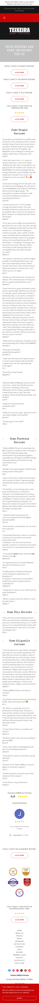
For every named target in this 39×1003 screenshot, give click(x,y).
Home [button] (19, 930)
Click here (19, 855)
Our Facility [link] (19, 960)
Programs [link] (19, 941)
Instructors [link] (19, 944)
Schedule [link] (19, 947)
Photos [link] (19, 936)
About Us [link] (20, 933)
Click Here (19, 72)
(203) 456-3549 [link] (19, 983)
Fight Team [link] (19, 963)
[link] (19, 30)
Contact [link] (19, 958)
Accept (19, 998)
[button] (4, 18)
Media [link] (19, 939)
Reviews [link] (19, 952)
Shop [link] (19, 949)
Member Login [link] (19, 955)
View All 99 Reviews (19, 803)
